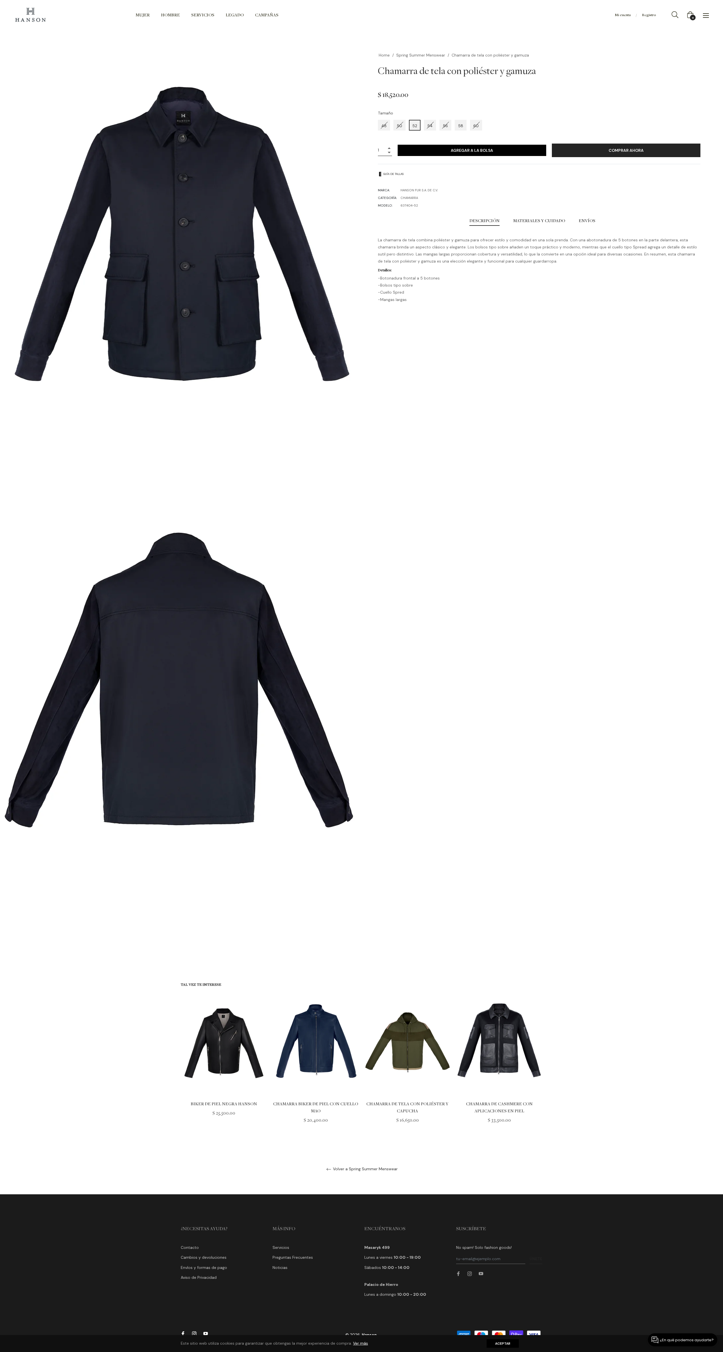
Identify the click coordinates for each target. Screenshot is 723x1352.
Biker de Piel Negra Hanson (224, 1103)
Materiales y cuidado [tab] (539, 220)
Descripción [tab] (484, 220)
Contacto (190, 1247)
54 (430, 125)
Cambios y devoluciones (204, 1257)
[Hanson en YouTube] (481, 1273)
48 (384, 125)
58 (460, 125)
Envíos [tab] (587, 220)
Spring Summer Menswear (420, 55)
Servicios (281, 1247)
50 (399, 125)
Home (384, 55)
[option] (224, 1058)
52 (414, 125)
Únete (536, 1258)
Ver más (360, 1343)
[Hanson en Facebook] (458, 1273)
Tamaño (385, 113)
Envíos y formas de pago (204, 1267)
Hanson (369, 1334)
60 (476, 125)
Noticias (280, 1267)
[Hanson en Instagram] (469, 1273)
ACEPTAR (502, 1343)
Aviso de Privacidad (199, 1277)
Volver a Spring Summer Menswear (365, 1169)
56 (445, 125)
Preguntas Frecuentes (293, 1257)
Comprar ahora (626, 150)
